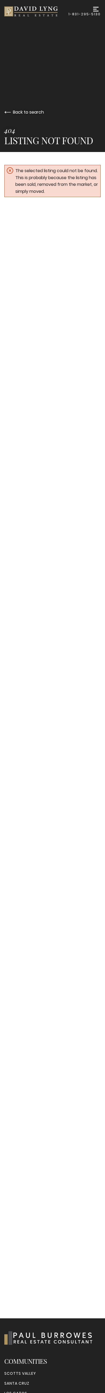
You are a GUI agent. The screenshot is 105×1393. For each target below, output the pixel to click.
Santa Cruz (16, 1383)
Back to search (28, 112)
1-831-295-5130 (84, 14)
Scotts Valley (20, 1373)
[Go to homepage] (36, 11)
